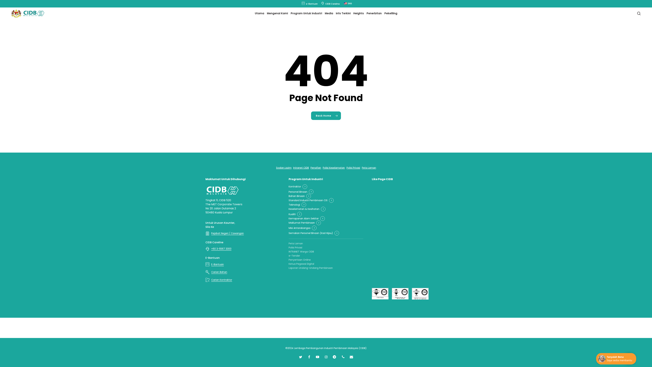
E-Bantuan (212, 258)
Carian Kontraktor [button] (221, 280)
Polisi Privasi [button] (353, 168)
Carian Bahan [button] (219, 272)
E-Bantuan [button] (217, 264)
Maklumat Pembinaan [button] (302, 223)
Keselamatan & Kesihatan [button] (304, 209)
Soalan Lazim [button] (284, 168)
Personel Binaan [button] (298, 192)
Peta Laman (296, 243)
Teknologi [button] (294, 205)
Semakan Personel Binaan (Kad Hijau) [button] (311, 233)
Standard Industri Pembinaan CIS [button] (308, 200)
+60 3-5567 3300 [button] (221, 248)
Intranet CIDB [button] (301, 168)
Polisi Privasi (295, 247)
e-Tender (294, 255)
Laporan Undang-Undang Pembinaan (311, 268)
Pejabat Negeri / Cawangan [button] (227, 233)
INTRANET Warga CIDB (301, 251)
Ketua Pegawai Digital (301, 264)
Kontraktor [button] (295, 186)
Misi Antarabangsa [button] (299, 228)
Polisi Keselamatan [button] (334, 168)
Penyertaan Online (300, 259)
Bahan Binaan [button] (297, 196)
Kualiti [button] (292, 214)
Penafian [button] (316, 168)
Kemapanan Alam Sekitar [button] (304, 218)
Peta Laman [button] (369, 168)
